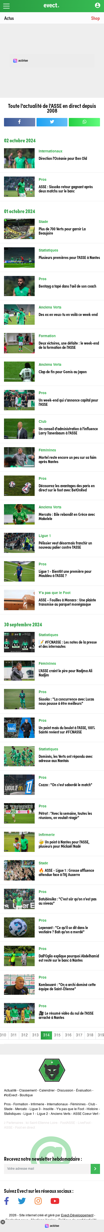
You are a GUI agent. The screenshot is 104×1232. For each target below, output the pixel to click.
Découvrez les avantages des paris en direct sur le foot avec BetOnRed (67, 487)
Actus (9, 18)
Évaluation (83, 1090)
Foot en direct (25, 1127)
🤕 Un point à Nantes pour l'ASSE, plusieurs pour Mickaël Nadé (64, 843)
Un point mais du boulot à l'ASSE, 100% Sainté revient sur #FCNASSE (67, 729)
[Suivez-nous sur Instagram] (38, 1202)
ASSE (8, 1127)
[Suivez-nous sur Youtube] (54, 1202)
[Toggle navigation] (6, 6)
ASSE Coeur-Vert (85, 1114)
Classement (28, 1090)
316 (68, 1035)
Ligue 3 (35, 1109)
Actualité (10, 1090)
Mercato (21, 1109)
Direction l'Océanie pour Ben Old (63, 158)
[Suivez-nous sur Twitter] (22, 1202)
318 (90, 1035)
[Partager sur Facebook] (19, 122)
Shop (95, 18)
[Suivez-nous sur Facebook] (6, 1202)
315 (57, 1035)
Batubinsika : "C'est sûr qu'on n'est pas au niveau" (68, 900)
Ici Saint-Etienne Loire (42, 1123)
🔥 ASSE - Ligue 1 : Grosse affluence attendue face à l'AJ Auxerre (66, 872)
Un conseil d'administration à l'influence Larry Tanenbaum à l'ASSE (68, 430)
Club (42, 422)
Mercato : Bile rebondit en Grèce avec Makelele (67, 516)
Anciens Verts (50, 307)
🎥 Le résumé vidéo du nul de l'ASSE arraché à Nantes (66, 1015)
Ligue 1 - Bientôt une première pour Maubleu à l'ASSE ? (65, 573)
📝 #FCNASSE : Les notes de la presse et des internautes (68, 644)
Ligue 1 (45, 536)
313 (35, 1035)
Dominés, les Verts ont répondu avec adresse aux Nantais (66, 758)
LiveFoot (84, 1123)
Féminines (47, 450)
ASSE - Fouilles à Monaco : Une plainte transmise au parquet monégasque (67, 601)
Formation (47, 336)
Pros (42, 180)
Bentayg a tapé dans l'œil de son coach (67, 286)
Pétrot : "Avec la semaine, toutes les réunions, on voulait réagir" (65, 815)
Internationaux (50, 151)
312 (24, 1035)
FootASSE (67, 1123)
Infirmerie (47, 835)
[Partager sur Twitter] (52, 122)
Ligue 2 (42, 1114)
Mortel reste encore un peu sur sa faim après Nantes (68, 459)
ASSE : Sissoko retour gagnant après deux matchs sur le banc (66, 188)
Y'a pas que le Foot (55, 593)
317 (79, 1035)
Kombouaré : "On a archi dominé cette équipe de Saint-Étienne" (67, 986)
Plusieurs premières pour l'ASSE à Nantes (69, 257)
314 (46, 1035)
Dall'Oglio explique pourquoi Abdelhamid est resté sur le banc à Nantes (69, 957)
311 (14, 1035)
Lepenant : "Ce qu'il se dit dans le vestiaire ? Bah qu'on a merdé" (63, 929)
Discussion (65, 1090)
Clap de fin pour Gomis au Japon (63, 371)
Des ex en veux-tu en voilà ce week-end (68, 314)
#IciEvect (10, 1095)
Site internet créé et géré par (56, 1215)
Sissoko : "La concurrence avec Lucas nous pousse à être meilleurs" (66, 701)
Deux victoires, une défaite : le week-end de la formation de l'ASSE (69, 345)
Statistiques (48, 250)
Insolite (48, 1109)
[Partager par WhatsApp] (84, 122)
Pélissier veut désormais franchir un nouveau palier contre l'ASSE (65, 544)
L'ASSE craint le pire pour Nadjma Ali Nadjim (65, 672)
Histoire (92, 1109)
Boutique (26, 1095)
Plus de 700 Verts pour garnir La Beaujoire (62, 230)
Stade (43, 222)
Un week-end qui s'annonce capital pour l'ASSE (68, 402)
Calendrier (47, 1090)
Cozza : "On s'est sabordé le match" (65, 784)
